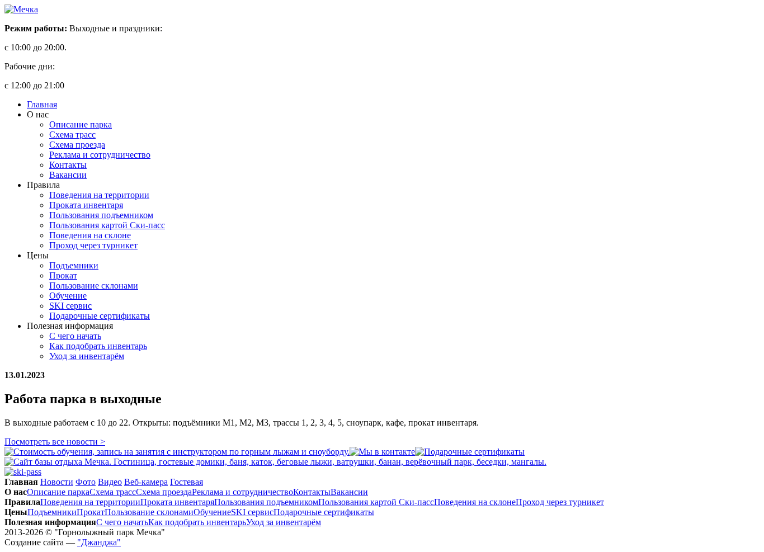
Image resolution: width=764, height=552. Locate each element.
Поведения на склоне (90, 235)
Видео (110, 482)
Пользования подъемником (101, 215)
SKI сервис (70, 305)
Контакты (68, 164)
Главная (42, 104)
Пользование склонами (93, 285)
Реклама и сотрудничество (99, 154)
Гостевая (186, 482)
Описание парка (80, 124)
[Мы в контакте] (382, 451)
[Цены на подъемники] (22, 471)
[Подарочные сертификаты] (470, 451)
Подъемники (73, 265)
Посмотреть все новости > (54, 441)
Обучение (68, 295)
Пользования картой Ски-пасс (107, 225)
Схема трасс (72, 134)
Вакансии (68, 175)
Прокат (63, 275)
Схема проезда (77, 144)
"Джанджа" (99, 542)
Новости (56, 482)
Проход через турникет (93, 245)
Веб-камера (146, 482)
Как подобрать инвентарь (98, 346)
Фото (86, 482)
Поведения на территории (99, 195)
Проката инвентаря (86, 205)
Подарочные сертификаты (99, 315)
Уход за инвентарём (86, 356)
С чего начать (75, 336)
